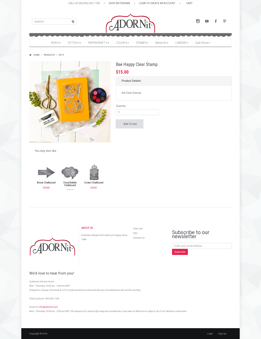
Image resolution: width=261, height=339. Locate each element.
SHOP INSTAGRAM (119, 3)
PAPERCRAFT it (97, 42)
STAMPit (141, 42)
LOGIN (142, 3)
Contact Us (139, 237)
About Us (87, 227)
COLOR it (121, 42)
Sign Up (222, 333)
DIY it (61, 55)
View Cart (138, 228)
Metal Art (161, 42)
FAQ (135, 233)
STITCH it (73, 42)
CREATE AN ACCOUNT (162, 3)
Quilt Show (201, 42)
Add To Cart (130, 123)
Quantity (121, 106)
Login (210, 333)
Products (49, 55)
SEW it (55, 42)
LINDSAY (180, 42)
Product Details (131, 80)
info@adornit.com (48, 307)
